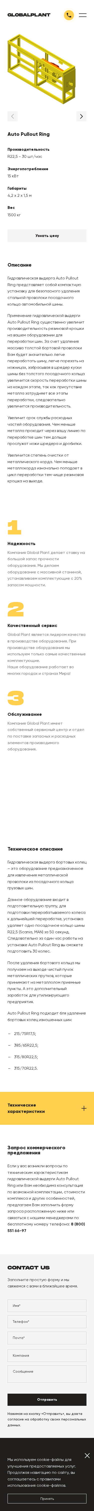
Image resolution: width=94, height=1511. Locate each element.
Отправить (47, 1399)
